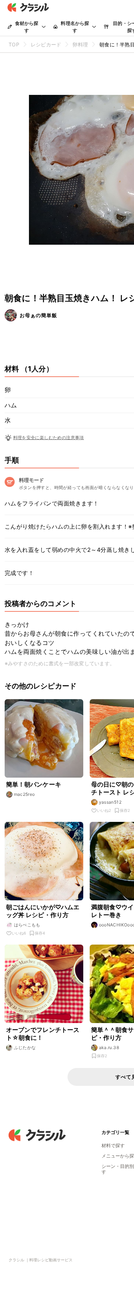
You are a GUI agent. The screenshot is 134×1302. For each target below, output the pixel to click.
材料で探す (113, 1145)
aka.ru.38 (109, 1047)
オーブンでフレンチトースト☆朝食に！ (43, 1033)
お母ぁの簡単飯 (38, 315)
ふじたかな (25, 1047)
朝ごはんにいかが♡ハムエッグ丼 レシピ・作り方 (43, 911)
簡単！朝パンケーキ (33, 784)
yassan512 (110, 802)
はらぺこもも (27, 924)
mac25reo (24, 794)
